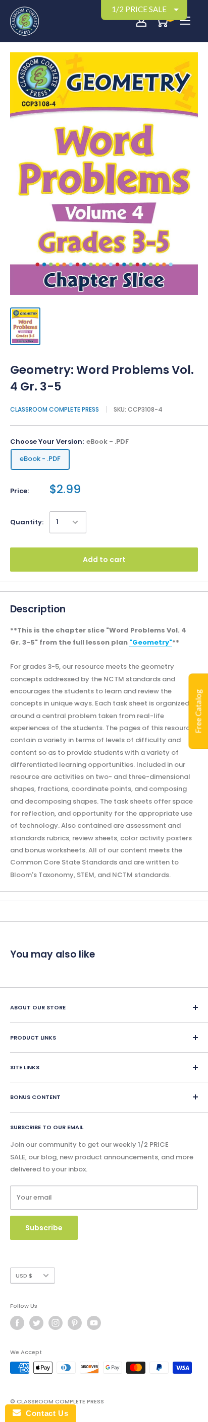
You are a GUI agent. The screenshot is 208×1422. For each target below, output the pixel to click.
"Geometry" (150, 642)
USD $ (24, 1276)
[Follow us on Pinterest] (75, 1323)
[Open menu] (185, 21)
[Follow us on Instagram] (55, 1323)
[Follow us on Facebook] (17, 1323)
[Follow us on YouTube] (94, 1323)
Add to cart (104, 560)
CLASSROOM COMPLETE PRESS (54, 409)
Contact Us (44, 1413)
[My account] (141, 21)
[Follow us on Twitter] (36, 1323)
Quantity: (26, 522)
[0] (161, 21)
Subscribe (44, 1228)
